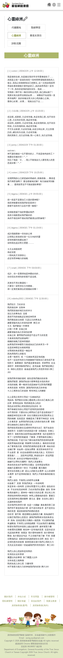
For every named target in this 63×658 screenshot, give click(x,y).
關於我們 (8, 596)
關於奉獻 (22, 601)
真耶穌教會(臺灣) (20, 605)
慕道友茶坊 (36, 35)
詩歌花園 (16, 43)
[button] (54, 4)
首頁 (49, 4)
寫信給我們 (36, 601)
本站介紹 (22, 596)
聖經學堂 (35, 27)
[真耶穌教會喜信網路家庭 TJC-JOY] (15, 5)
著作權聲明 (49, 596)
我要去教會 (51, 601)
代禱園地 (16, 27)
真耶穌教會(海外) (40, 605)
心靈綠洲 (16, 35)
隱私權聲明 (7, 601)
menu (59, 4)
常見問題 (35, 596)
